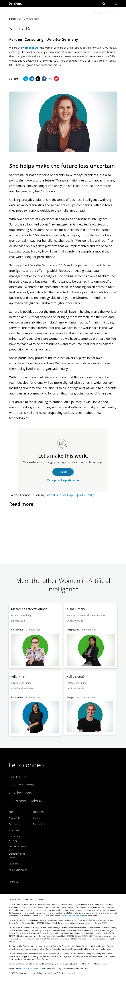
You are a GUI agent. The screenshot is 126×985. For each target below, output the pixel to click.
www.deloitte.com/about (74, 915)
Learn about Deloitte (25, 800)
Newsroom (38, 811)
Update (63, 472)
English (114, 12)
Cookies (28, 899)
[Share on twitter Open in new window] (37, 78)
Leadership (14, 863)
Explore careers (21, 784)
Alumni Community (18, 869)
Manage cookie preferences (63, 480)
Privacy (40, 899)
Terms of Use (14, 899)
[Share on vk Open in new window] (50, 78)
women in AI (30, 47)
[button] (104, 4)
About (11, 811)
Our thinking (14, 824)
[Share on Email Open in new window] (25, 78)
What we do (14, 817)
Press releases (40, 824)
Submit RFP (14, 830)
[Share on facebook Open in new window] (44, 78)
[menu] (115, 4)
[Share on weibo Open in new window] (56, 78)
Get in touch (19, 776)
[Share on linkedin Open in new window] (31, 78)
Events (36, 817)
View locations (20, 792)
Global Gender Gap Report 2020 (68, 495)
